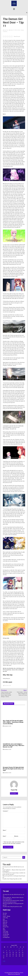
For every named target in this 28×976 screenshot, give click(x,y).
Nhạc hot (5, 920)
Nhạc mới (5, 922)
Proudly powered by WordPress (12, 972)
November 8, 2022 (7, 726)
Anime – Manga (6, 916)
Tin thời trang (6, 934)
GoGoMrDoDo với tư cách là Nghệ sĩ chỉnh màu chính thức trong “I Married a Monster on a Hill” (13, 745)
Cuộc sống (5, 917)
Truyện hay (5, 935)
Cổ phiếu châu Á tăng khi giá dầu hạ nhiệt (12, 878)
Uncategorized (6, 937)
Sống (4, 929)
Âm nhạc (5, 913)
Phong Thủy (5, 926)
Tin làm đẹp (5, 932)
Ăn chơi (4, 914)
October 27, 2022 (13, 30)
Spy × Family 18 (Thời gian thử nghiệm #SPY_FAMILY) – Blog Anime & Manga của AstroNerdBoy (13, 722)
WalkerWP (17, 974)
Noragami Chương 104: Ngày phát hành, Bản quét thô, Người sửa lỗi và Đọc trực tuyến (13, 769)
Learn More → (14, 793)
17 (3, 954)
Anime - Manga (21, 30)
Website (16, 836)
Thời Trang (5, 931)
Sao (4, 928)
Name (4, 830)
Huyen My (6, 30)
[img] (14, 9)
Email (4, 836)
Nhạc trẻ (5, 923)
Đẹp (4, 919)
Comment (5, 811)
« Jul (4, 961)
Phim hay (5, 925)
